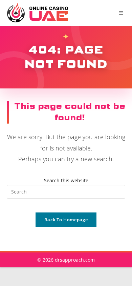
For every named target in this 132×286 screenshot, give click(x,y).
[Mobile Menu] (122, 13)
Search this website (66, 180)
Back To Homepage (66, 220)
